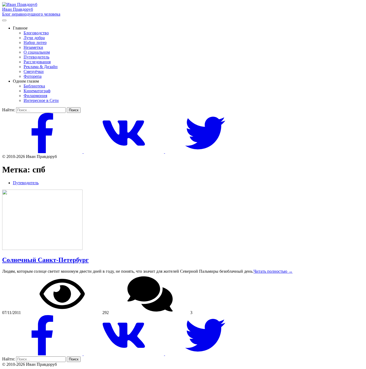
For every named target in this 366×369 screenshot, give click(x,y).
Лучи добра (34, 37)
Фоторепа (33, 76)
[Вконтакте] (124, 151)
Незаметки (33, 47)
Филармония (35, 95)
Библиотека (34, 86)
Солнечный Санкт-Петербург (45, 259)
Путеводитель (36, 57)
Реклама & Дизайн (41, 66)
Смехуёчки (34, 71)
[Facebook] (43, 151)
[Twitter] (205, 151)
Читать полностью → (273, 271)
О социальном (37, 52)
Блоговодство (36, 33)
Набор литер (35, 42)
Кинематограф (37, 90)
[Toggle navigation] (4, 20)
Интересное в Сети (41, 100)
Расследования (37, 62)
